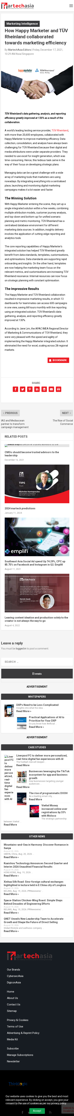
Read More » (23, 711)
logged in (21, 648)
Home (10, 991)
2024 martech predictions (20, 508)
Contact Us (13, 1004)
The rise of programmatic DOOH (48, 793)
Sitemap (12, 1011)
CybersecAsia (15, 976)
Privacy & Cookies (17, 1020)
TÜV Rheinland (60, 130)
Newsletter (13, 1061)
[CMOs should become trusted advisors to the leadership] (37, 445)
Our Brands (13, 969)
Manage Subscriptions (20, 1055)
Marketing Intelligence (22, 23)
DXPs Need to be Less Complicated (37, 704)
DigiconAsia (14, 982)
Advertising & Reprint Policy (23, 1033)
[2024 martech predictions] (37, 484)
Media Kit (12, 1039)
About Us (12, 998)
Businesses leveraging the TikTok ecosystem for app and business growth (49, 775)
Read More (22, 765)
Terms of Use (15, 1026)
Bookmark (60, 360)
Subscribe (13, 1048)
